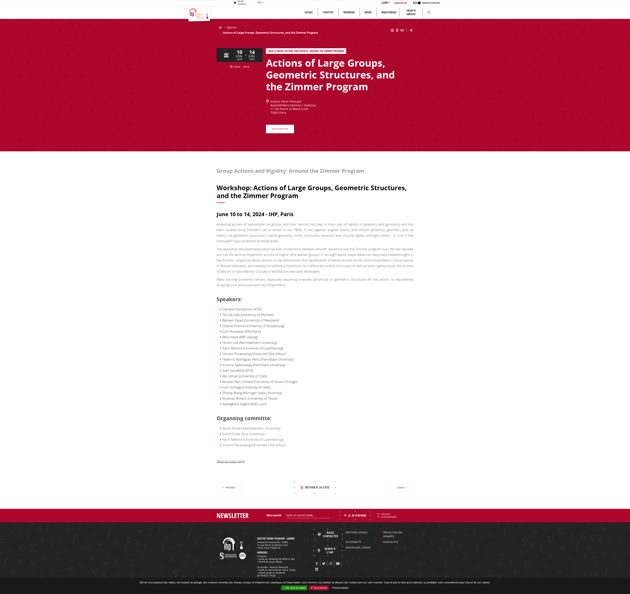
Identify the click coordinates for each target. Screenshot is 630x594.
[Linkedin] (316, 569)
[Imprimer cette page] (392, 30)
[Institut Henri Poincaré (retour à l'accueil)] (198, 14)
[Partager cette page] (411, 30)
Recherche (349, 12)
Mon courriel (274, 515)
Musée (368, 12)
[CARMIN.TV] (401, 3)
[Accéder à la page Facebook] (316, 563)
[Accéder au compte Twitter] (323, 563)
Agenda (231, 27)
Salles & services (411, 12)
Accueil (309, 12)
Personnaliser (340, 587)
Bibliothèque (388, 12)
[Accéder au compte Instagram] (330, 563)
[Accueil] (220, 27)
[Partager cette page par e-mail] (402, 30)
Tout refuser (320, 587)
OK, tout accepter (295, 587)
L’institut (328, 12)
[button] (429, 12)
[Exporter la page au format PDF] (397, 30)
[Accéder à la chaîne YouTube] (337, 563)
